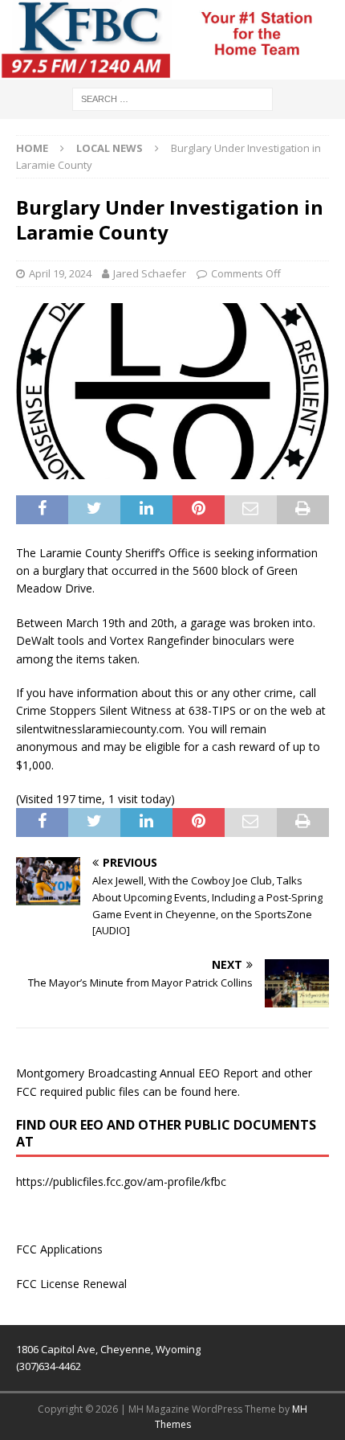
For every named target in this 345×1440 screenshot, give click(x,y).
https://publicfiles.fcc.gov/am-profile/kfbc (121, 1181)
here (225, 1091)
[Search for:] (172, 97)
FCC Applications (59, 1249)
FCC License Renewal (71, 1283)
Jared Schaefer (149, 273)
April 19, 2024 (60, 273)
